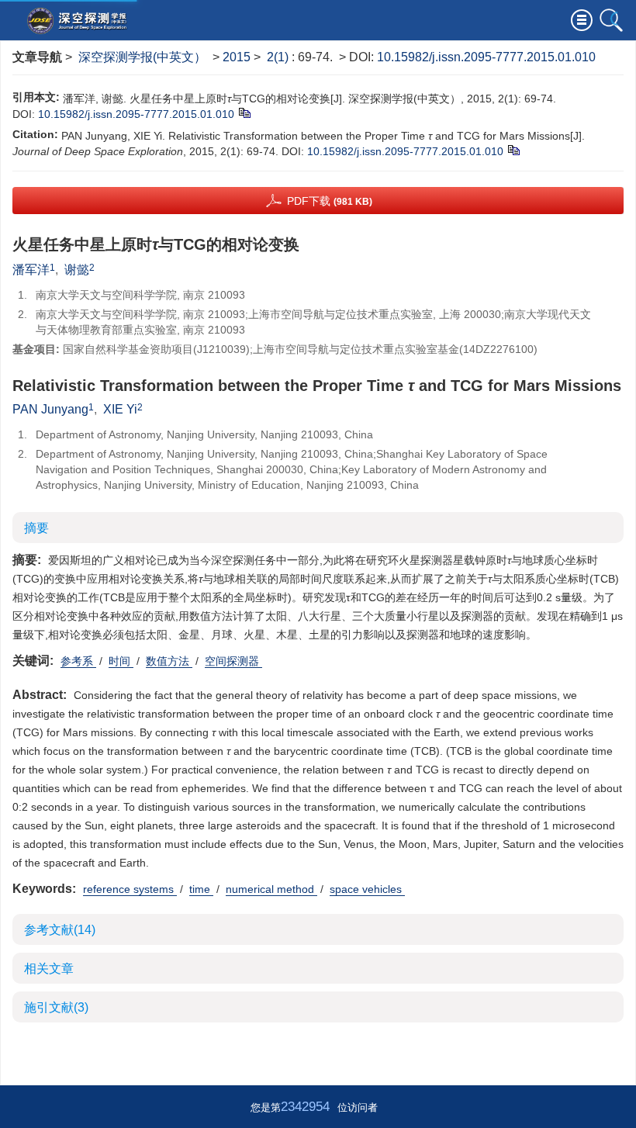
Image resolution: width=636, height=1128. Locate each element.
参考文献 (59, 929)
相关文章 (49, 968)
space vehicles (367, 889)
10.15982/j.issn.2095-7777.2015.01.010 (486, 57)
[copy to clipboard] (513, 150)
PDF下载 (329, 201)
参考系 (78, 661)
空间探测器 (233, 661)
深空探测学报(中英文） (142, 57)
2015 (237, 57)
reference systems (130, 889)
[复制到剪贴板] (244, 112)
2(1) (279, 57)
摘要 (36, 528)
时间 (121, 661)
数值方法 (169, 661)
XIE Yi (120, 409)
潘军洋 (31, 269)
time (201, 889)
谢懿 (76, 269)
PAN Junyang (50, 409)
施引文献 (56, 1007)
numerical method (271, 889)
